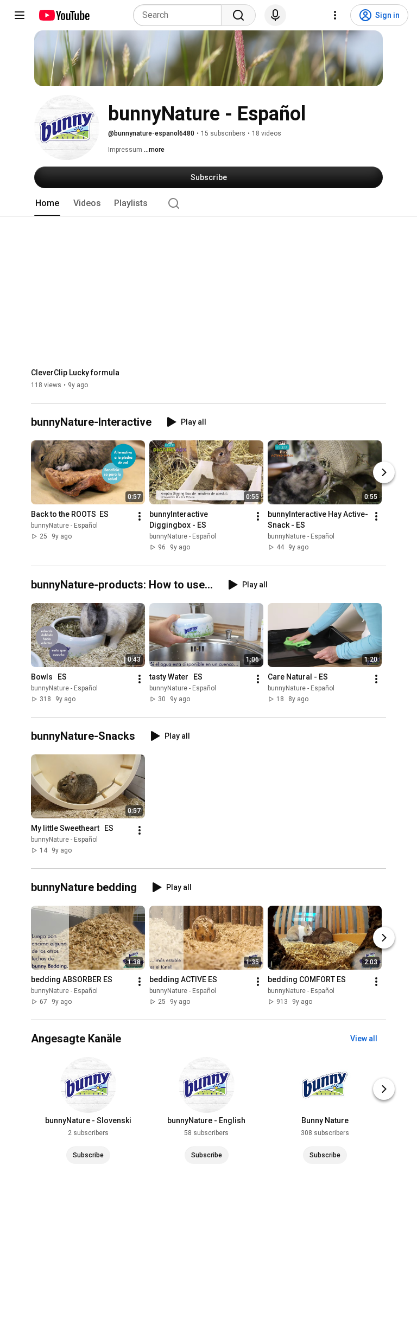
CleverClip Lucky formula (75, 372)
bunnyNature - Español (64, 526)
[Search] (238, 15)
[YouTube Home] (63, 15)
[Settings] (335, 15)
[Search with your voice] (275, 15)
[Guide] (19, 15)
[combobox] (180, 15)
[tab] (47, 203)
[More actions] (139, 517)
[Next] (384, 473)
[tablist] (208, 203)
